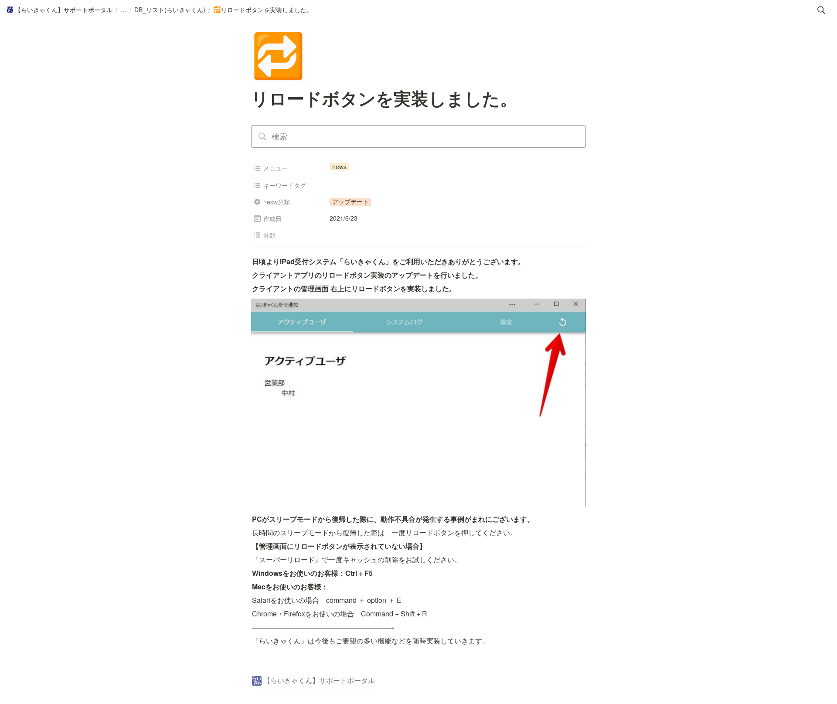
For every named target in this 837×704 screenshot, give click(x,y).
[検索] (821, 10)
